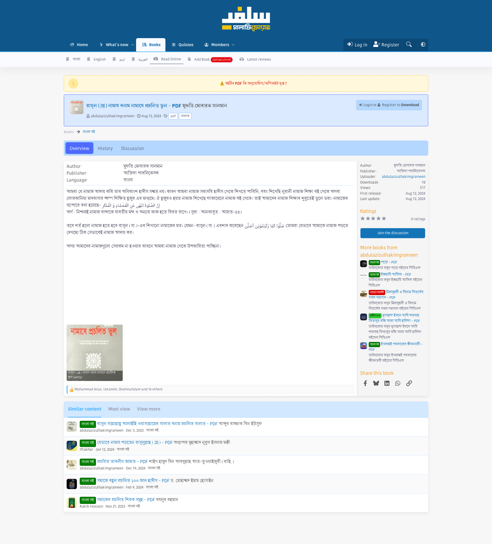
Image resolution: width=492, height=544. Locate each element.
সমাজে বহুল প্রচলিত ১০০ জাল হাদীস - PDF (133, 480)
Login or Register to (391, 105)
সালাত (185, 116)
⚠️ (253, 83)
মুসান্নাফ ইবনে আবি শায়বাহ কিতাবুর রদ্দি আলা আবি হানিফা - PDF (394, 318)
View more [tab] (148, 409)
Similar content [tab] (84, 409)
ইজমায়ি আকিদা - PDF (390, 274)
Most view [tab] (119, 409)
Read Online (171, 59)
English (100, 59)
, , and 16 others (119, 389)
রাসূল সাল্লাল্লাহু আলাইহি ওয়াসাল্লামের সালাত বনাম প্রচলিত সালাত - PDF (157, 424)
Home (82, 45)
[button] (132, 44)
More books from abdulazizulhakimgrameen (389, 251)
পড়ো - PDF (383, 262)
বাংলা (76, 59)
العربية (142, 59)
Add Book (202, 59)
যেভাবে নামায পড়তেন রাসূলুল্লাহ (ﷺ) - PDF (135, 442)
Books (155, 45)
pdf (173, 116)
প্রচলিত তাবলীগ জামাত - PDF (122, 461)
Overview (79, 148)
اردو (122, 59)
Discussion (132, 148)
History (105, 148)
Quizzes (186, 45)
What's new (117, 45)
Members (220, 45)
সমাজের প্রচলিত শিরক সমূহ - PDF (126, 499)
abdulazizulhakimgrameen (112, 116)
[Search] (408, 45)
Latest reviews (259, 59)
